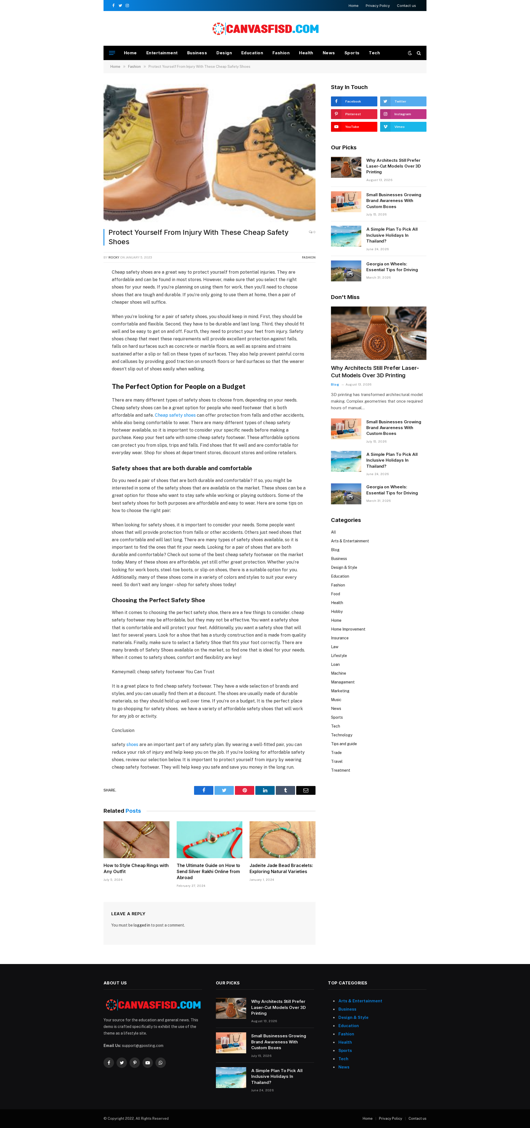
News (329, 52)
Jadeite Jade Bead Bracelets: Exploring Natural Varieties (281, 868)
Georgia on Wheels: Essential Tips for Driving (392, 266)
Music (336, 700)
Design (224, 52)
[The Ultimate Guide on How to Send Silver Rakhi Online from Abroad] (210, 839)
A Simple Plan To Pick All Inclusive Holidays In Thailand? (392, 235)
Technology (341, 735)
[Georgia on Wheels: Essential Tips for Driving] (346, 270)
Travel (337, 761)
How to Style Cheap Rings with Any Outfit (136, 868)
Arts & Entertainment (350, 541)
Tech (374, 52)
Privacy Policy (378, 5)
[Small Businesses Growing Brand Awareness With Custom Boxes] (346, 201)
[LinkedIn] (84, 312)
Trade (336, 752)
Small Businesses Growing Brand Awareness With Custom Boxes (393, 200)
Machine (338, 673)
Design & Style (344, 567)
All (333, 532)
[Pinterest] (84, 324)
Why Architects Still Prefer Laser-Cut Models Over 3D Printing (393, 166)
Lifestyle (339, 655)
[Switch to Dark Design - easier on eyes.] (410, 53)
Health (306, 52)
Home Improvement (348, 629)
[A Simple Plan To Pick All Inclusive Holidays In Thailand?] (346, 236)
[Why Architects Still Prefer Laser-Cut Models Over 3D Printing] (346, 167)
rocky (113, 257)
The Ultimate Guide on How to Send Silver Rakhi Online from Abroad (208, 871)
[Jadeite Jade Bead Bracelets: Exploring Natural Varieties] (283, 839)
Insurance (340, 638)
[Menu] (112, 53)
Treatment (340, 770)
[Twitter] (84, 299)
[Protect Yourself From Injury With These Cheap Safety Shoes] (210, 153)
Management (343, 682)
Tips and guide (344, 744)
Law (334, 647)
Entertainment (162, 52)
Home (354, 5)
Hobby (337, 611)
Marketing (340, 691)
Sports (352, 52)
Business (197, 52)
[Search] (418, 53)
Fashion (281, 52)
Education (252, 52)
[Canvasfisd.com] (265, 28)
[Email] (84, 337)
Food (335, 594)
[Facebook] (84, 286)
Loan (335, 664)
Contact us (406, 5)
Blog (335, 384)
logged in (142, 925)
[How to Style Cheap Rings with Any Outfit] (136, 839)
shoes (132, 744)
